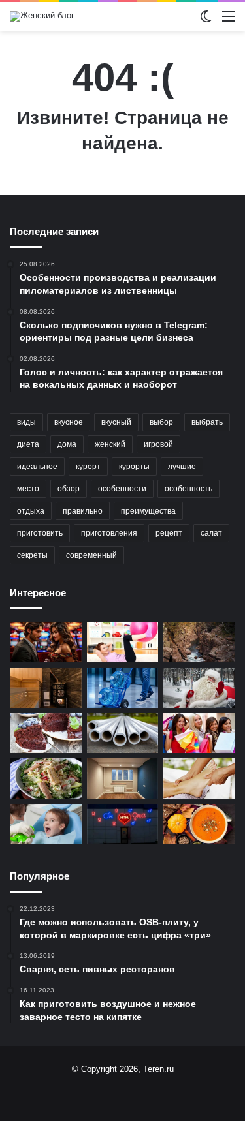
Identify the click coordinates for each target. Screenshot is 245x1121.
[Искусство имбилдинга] (123, 642)
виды (26, 422)
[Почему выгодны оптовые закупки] (199, 733)
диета (28, 444)
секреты (32, 555)
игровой (158, 444)
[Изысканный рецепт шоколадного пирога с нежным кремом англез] (46, 733)
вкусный (116, 422)
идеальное (37, 466)
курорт (88, 466)
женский (110, 444)
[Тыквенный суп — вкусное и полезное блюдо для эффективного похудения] (199, 824)
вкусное (68, 422)
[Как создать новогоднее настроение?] (199, 688)
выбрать (207, 422)
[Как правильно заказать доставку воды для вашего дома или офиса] (123, 688)
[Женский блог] (42, 16)
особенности (122, 488)
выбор (161, 422)
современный (91, 555)
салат (211, 533)
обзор (68, 488)
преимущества (148, 510)
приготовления (109, 533)
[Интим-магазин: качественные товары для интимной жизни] (123, 824)
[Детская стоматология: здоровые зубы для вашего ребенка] (46, 824)
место (28, 488)
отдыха (30, 510)
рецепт (168, 533)
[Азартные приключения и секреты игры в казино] (46, 642)
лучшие (182, 466)
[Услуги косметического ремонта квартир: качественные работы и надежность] (123, 778)
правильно (83, 510)
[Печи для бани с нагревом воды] (46, 688)
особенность (188, 488)
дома (66, 444)
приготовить (40, 533)
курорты (134, 466)
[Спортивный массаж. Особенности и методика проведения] (199, 778)
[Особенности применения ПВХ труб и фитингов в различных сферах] (123, 733)
